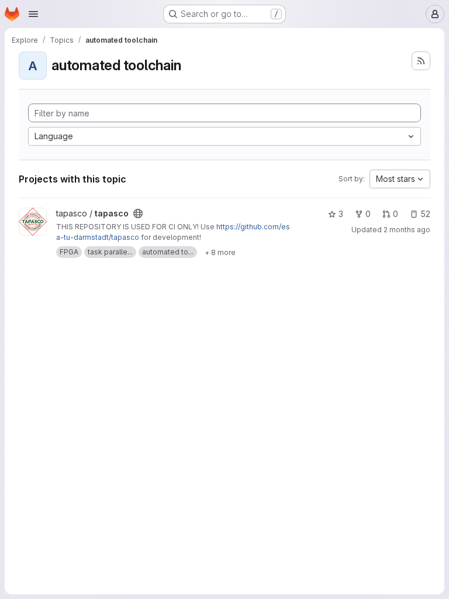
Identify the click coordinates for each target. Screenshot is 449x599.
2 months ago (407, 229)
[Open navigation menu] (33, 14)
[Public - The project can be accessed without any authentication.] (138, 213)
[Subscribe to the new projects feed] (421, 60)
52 (425, 214)
